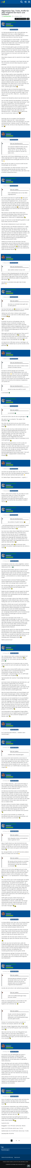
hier (13, 120)
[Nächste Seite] (19, 1141)
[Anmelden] (25, 2)
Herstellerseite (5, 170)
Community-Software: (15, 1164)
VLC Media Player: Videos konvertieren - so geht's (14, 477)
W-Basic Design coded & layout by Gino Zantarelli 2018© (15, 1161)
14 (16, 1140)
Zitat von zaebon (14, 300)
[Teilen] (27, 19)
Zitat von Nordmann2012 (16, 143)
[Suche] (21, 1)
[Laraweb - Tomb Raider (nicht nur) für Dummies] (2, 1)
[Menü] (29, 1)
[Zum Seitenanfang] (28, 1166)
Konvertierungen (5, 1149)
